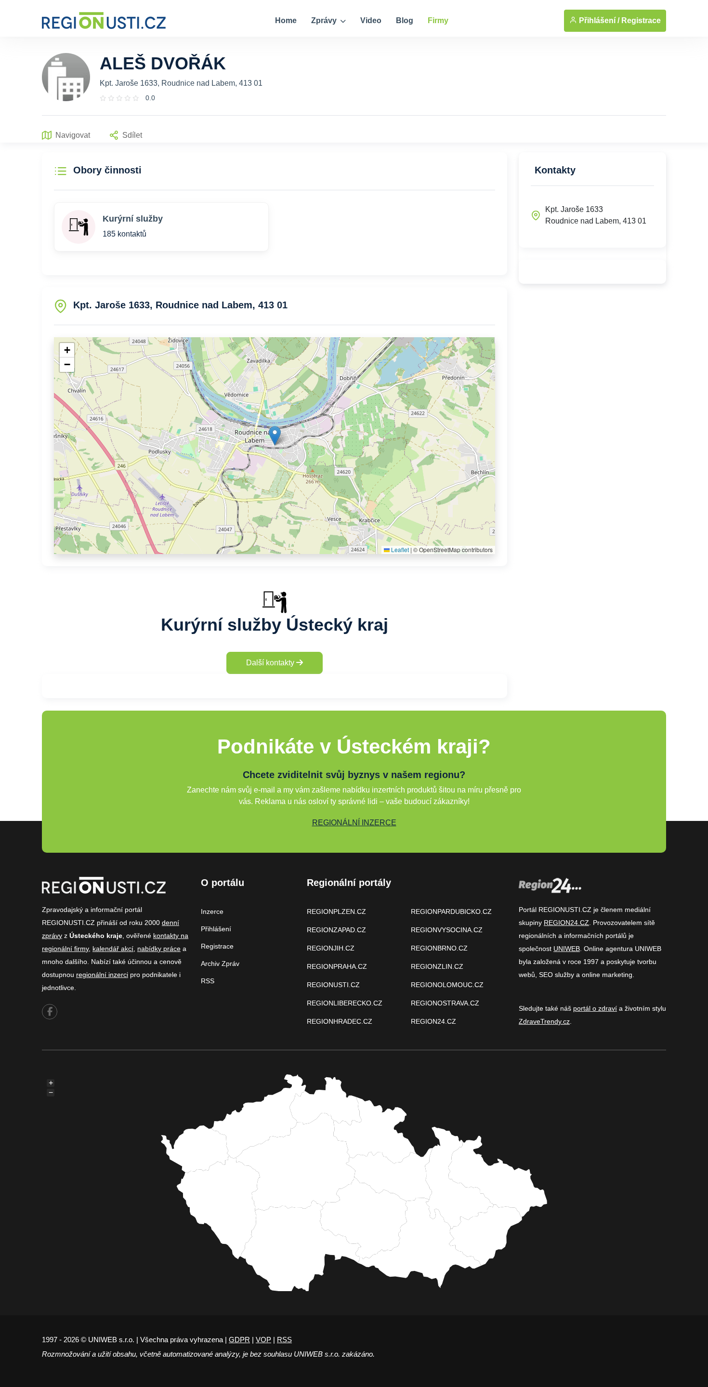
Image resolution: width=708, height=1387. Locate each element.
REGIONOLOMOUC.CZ (447, 985)
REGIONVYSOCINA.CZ (447, 930)
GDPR (239, 1339)
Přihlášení (216, 929)
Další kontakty (271, 663)
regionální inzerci (102, 974)
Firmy (438, 20)
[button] (275, 436)
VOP (263, 1339)
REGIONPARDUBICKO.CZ (451, 911)
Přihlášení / (598, 20)
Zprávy (325, 20)
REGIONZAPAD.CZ (336, 930)
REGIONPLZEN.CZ (336, 911)
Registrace (641, 20)
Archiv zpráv (220, 963)
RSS (207, 981)
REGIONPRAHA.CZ (337, 966)
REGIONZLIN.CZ (437, 966)
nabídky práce (159, 948)
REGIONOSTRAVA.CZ (445, 1003)
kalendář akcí (112, 948)
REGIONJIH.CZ (330, 948)
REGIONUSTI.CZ (333, 985)
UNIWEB (566, 948)
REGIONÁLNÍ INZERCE (354, 823)
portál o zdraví (595, 1008)
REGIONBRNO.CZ (439, 948)
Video (370, 20)
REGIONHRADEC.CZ (339, 1021)
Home (286, 20)
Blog (404, 20)
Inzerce (212, 911)
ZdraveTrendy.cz (544, 1021)
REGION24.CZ (433, 1021)
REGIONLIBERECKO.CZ (344, 1003)
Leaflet (399, 549)
